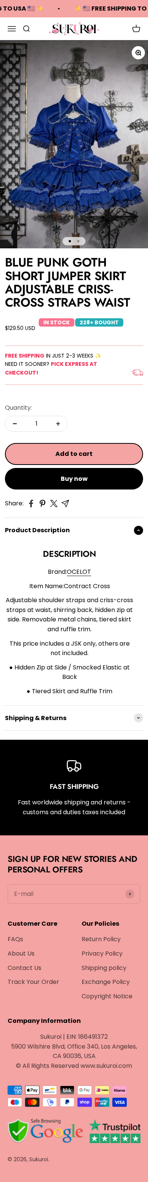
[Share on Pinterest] (42, 503)
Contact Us (24, 968)
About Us (21, 953)
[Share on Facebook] (31, 503)
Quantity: (18, 407)
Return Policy (101, 939)
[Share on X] (54, 503)
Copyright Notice (107, 996)
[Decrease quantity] (14, 423)
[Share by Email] (65, 503)
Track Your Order (33, 982)
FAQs (15, 939)
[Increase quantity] (58, 423)
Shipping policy (104, 968)
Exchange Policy (106, 982)
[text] (69, 672)
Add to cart (74, 453)
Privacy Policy (102, 953)
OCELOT (79, 571)
